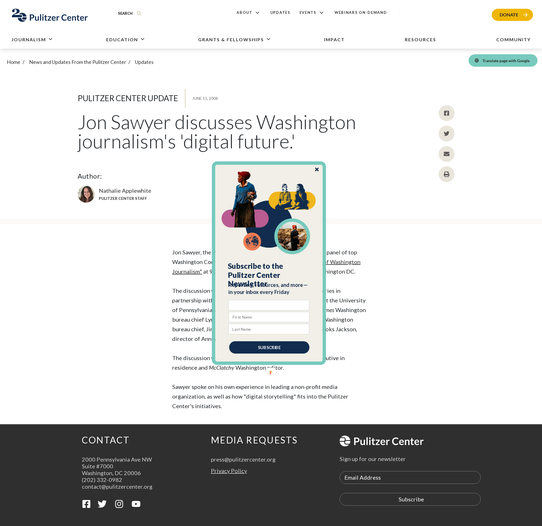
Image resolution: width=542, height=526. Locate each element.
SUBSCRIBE (269, 347)
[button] (269, 274)
